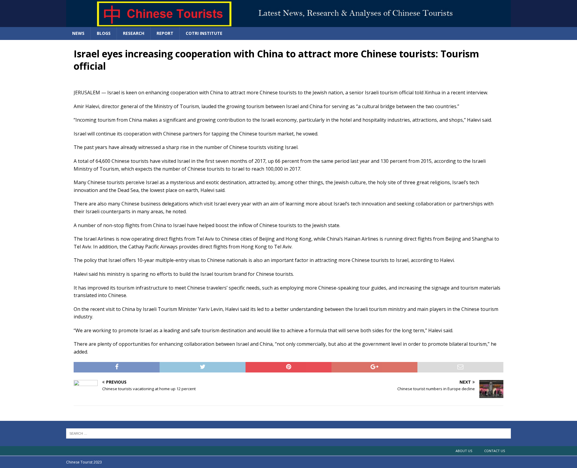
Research (133, 33)
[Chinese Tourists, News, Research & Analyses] (288, 23)
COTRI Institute (204, 33)
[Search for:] (288, 433)
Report (165, 33)
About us (464, 450)
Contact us (494, 450)
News (78, 33)
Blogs (104, 33)
